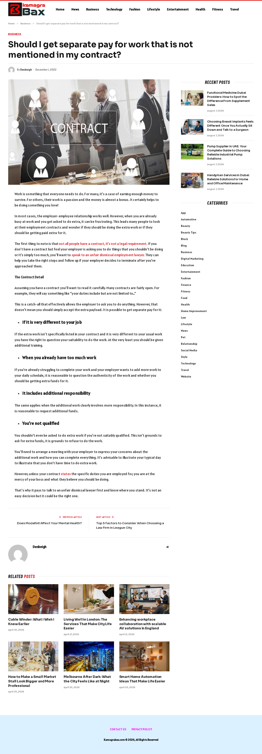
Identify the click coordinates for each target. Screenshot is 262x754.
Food (184, 298)
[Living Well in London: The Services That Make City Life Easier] (89, 599)
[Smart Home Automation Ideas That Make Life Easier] (144, 656)
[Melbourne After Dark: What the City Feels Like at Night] (89, 656)
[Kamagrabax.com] (26, 9)
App (183, 213)
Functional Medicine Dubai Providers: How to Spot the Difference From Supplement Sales (228, 99)
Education (187, 265)
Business (92, 9)
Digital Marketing (192, 258)
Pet (183, 337)
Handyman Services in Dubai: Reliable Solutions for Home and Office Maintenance (228, 179)
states (66, 474)
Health (200, 9)
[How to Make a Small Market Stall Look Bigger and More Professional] (33, 656)
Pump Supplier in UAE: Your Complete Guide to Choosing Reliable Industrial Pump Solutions (228, 152)
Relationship (189, 344)
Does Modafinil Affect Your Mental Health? (49, 523)
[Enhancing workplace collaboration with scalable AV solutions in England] (144, 599)
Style (184, 357)
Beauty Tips (188, 232)
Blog (184, 245)
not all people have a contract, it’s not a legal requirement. (103, 243)
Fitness (217, 9)
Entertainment (178, 9)
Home (60, 9)
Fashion (134, 9)
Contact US (118, 729)
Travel (234, 9)
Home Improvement (194, 311)
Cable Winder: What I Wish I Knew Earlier (31, 621)
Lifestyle (153, 9)
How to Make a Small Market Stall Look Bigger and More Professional (32, 681)
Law (183, 317)
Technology (114, 9)
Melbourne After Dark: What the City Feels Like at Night (87, 679)
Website (186, 376)
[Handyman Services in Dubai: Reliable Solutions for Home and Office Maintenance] (192, 180)
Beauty (185, 226)
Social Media (189, 350)
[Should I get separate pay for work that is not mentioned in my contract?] (88, 132)
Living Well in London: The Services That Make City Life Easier (88, 624)
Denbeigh (26, 69)
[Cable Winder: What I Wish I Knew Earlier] (33, 599)
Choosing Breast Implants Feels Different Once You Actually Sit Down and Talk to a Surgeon (230, 126)
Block (184, 239)
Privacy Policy (142, 729)
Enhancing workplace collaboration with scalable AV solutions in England (142, 624)
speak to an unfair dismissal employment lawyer (108, 255)
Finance (186, 285)
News (75, 9)
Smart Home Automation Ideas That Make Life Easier (142, 679)
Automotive (188, 219)
